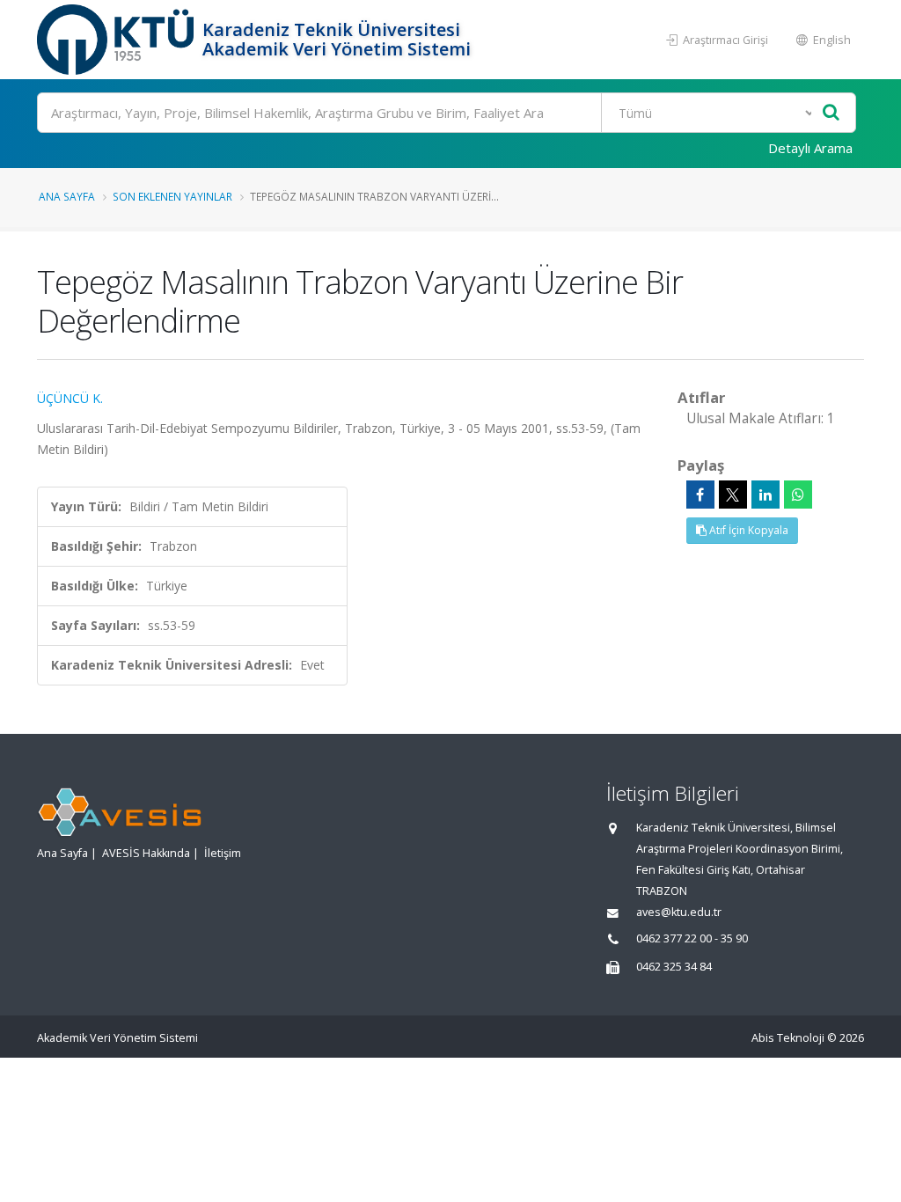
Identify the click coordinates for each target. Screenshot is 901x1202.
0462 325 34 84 (674, 966)
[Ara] (831, 113)
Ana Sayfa (67, 196)
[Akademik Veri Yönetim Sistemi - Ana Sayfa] (117, 39)
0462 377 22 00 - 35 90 (692, 938)
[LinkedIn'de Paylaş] (765, 494)
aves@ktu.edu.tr (679, 912)
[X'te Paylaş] (733, 494)
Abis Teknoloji (787, 1037)
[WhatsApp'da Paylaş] (798, 494)
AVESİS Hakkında (146, 853)
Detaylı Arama (810, 148)
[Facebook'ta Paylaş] (700, 494)
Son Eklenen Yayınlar (172, 196)
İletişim (222, 853)
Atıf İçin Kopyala (747, 530)
